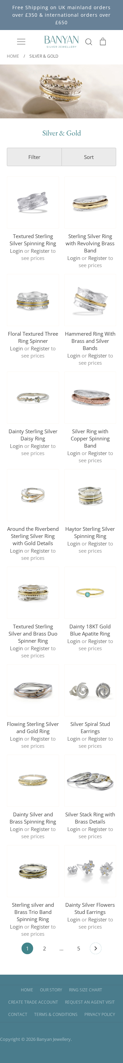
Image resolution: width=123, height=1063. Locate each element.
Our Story (51, 990)
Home (27, 990)
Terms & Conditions (56, 1014)
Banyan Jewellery (54, 1039)
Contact (17, 1014)
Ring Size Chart (85, 990)
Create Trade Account (33, 1002)
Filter (34, 157)
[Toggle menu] (21, 41)
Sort (89, 157)
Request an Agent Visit (90, 1002)
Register (40, 250)
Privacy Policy (99, 1014)
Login (16, 250)
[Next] (95, 950)
